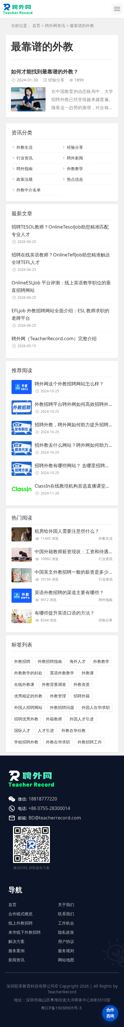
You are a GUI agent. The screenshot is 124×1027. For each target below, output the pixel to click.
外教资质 (82, 684)
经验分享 (56, 80)
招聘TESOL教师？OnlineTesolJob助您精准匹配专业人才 (60, 230)
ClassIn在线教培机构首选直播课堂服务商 (77, 486)
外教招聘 (22, 661)
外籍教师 (54, 719)
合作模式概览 (20, 913)
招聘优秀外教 (26, 719)
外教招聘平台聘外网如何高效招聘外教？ (76, 404)
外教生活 (24, 147)
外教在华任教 (73, 730)
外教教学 (75, 168)
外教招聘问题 (62, 707)
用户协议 (66, 941)
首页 (36, 25)
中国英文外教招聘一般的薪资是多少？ (74, 572)
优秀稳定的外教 (28, 696)
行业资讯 (24, 158)
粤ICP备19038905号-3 (61, 1008)
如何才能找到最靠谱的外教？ (44, 71)
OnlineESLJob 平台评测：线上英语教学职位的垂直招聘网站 (61, 286)
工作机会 (66, 923)
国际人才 (22, 730)
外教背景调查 (54, 684)
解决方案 (16, 941)
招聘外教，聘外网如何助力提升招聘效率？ (78, 424)
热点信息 (75, 179)
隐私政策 (66, 932)
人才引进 (46, 730)
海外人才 (77, 661)
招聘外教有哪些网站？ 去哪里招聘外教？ (77, 465)
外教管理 (58, 696)
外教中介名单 (28, 190)
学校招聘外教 (26, 742)
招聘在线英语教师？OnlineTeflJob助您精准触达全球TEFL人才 (61, 258)
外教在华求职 (58, 742)
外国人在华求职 (96, 707)
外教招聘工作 (90, 742)
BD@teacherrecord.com (55, 818)
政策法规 (24, 179)
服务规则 (66, 950)
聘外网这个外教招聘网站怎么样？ (69, 384)
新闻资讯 (16, 960)
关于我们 (66, 904)
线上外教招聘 (20, 923)
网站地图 (66, 960)
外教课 (88, 673)
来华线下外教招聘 (24, 932)
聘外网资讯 (55, 25)
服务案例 (16, 950)
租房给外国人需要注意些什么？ (67, 531)
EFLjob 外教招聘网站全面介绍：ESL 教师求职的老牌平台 (60, 314)
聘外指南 (24, 168)
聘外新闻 (75, 158)
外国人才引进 (81, 719)
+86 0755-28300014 (49, 808)
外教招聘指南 (50, 661)
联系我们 (66, 913)
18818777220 (43, 799)
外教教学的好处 (28, 673)
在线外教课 (24, 684)
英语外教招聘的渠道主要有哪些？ (69, 592)
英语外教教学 (62, 673)
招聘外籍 (82, 696)
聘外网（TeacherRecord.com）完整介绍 (54, 338)
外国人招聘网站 (28, 707)
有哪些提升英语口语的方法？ (65, 613)
